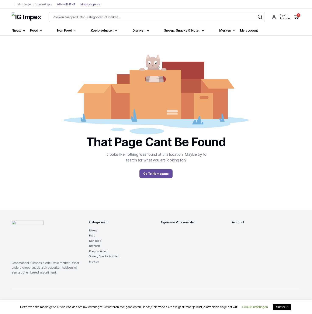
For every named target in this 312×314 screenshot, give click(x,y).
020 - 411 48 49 (65, 4)
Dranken (94, 245)
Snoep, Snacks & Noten (104, 256)
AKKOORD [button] (281, 307)
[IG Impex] (26, 17)
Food (92, 235)
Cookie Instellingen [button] (255, 307)
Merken (94, 261)
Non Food (95, 240)
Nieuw (93, 230)
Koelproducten (98, 251)
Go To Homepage (156, 173)
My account (249, 30)
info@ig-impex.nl (90, 4)
